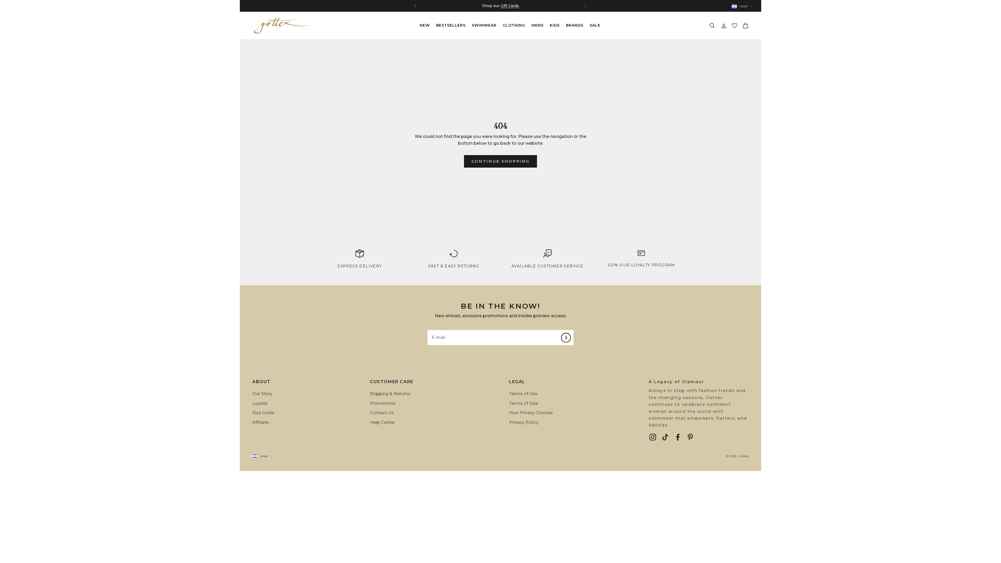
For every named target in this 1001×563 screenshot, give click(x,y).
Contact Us (382, 412)
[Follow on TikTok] (665, 437)
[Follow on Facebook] (678, 437)
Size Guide (263, 412)
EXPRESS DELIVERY (359, 266)
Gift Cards (509, 5)
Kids (555, 25)
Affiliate (260, 422)
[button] (734, 25)
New (425, 25)
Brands (574, 25)
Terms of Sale (523, 403)
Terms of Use (523, 393)
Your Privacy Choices (531, 412)
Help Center (382, 422)
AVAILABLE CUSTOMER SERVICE (547, 266)
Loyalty (260, 403)
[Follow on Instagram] (653, 437)
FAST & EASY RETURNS (453, 266)
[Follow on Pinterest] (690, 437)
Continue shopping (501, 161)
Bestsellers (451, 25)
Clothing (514, 25)
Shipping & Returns (390, 393)
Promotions (382, 403)
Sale (595, 25)
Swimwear (484, 25)
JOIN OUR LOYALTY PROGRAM (641, 265)
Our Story (262, 393)
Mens (538, 25)
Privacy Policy (523, 422)
